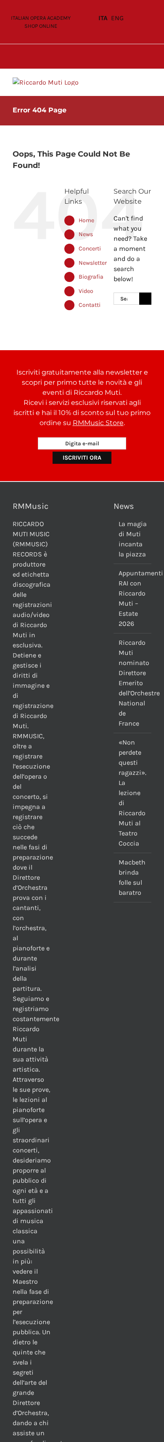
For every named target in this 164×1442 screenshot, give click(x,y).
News (86, 234)
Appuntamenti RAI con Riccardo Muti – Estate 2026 (133, 598)
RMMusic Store (98, 423)
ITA (103, 18)
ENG (117, 18)
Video (86, 291)
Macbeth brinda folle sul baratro (132, 877)
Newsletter (93, 262)
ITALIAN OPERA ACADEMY (41, 18)
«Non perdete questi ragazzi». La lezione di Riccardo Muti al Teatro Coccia (132, 792)
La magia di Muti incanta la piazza (133, 539)
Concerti (90, 248)
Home (86, 220)
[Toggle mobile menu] (148, 81)
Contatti (90, 305)
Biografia (91, 276)
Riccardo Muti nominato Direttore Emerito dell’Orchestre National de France (133, 683)
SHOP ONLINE (40, 26)
